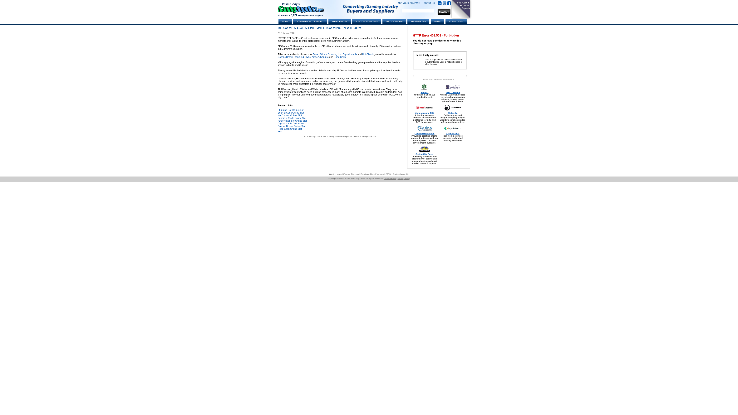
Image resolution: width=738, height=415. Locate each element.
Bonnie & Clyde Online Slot (292, 118)
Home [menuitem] (285, 21)
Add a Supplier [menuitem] (394, 21)
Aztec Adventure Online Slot (292, 121)
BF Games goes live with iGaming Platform (323, 137)
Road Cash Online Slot (290, 129)
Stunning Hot (335, 54)
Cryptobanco (452, 133)
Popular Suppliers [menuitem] (367, 21)
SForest (424, 92)
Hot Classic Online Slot (290, 115)
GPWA (388, 174)
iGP (280, 131)
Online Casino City (401, 174)
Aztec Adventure (320, 57)
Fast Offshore (453, 92)
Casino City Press (424, 154)
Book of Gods (320, 54)
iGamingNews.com (368, 137)
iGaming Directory (351, 174)
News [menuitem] (437, 21)
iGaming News (335, 174)
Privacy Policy (404, 179)
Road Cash (340, 57)
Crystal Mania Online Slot (291, 123)
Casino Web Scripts (424, 133)
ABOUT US (429, 3)
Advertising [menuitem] (456, 21)
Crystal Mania (350, 54)
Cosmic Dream (285, 57)
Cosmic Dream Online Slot (291, 126)
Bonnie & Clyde (302, 57)
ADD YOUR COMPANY (409, 3)
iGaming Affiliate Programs (372, 174)
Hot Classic (368, 54)
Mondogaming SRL (424, 113)
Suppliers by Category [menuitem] (310, 21)
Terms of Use (390, 179)
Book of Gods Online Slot (291, 112)
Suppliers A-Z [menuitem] (339, 21)
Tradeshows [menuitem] (418, 21)
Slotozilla (452, 113)
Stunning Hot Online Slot (290, 110)
